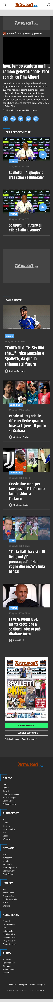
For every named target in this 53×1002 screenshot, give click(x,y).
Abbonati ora (26, 725)
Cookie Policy (9, 934)
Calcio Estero (9, 801)
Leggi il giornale (28, 733)
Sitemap (6, 906)
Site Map (6, 966)
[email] (28, 119)
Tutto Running (9, 829)
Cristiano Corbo (21, 437)
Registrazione (9, 963)
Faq (4, 928)
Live (4, 784)
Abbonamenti (8, 893)
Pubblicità (7, 959)
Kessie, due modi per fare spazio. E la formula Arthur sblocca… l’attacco (27, 491)
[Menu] (5, 5)
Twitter (32, 984)
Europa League (9, 797)
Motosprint (7, 864)
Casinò (6, 972)
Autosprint (7, 858)
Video (11, 33)
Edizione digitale (10, 899)
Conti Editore (8, 874)
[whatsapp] (13, 119)
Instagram (23, 984)
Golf (4, 832)
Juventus (38, 33)
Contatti (6, 921)
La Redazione (9, 924)
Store (5, 902)
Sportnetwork (9, 871)
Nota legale (8, 931)
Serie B (6, 791)
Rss (4, 889)
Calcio (19, 33)
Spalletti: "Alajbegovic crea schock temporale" (27, 175)
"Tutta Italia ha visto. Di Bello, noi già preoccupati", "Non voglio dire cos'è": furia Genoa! (27, 562)
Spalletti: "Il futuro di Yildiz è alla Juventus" (25, 228)
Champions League (11, 794)
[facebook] (5, 119)
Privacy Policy (9, 941)
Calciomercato (15, 405)
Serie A (28, 33)
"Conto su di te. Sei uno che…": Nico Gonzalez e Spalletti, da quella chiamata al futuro (24, 356)
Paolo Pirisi (18, 640)
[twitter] (20, 119)
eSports (6, 839)
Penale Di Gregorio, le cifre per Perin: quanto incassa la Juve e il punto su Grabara (27, 423)
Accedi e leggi (28, 739)
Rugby (5, 822)
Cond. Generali (9, 944)
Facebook (12, 984)
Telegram (41, 984)
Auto (5, 854)
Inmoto (6, 861)
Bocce (5, 836)
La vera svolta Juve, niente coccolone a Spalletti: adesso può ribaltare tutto (25, 627)
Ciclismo (6, 826)
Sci (4, 819)
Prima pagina (8, 896)
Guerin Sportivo (10, 867)
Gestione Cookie (10, 937)
